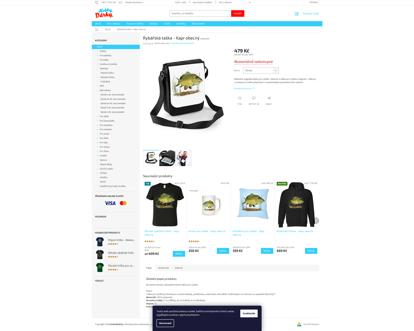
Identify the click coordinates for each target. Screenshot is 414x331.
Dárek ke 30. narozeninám (113, 99)
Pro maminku (106, 125)
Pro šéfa (104, 138)
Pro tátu (104, 142)
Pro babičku (105, 55)
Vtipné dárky (106, 164)
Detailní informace (243, 88)
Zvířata (103, 173)
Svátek (103, 155)
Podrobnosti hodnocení (182, 43)
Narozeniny (105, 90)
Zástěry (104, 177)
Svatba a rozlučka (108, 64)
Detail (179, 253)
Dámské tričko (108, 77)
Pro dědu (104, 116)
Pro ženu (104, 151)
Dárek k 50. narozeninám (112, 107)
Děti (102, 86)
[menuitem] (98, 23)
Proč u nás (180, 2)
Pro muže (104, 134)
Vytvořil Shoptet (311, 324)
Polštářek (105, 81)
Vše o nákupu (225, 2)
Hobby (103, 51)
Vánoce (103, 160)
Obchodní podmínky (202, 2)
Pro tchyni (105, 147)
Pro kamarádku (107, 121)
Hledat (238, 13)
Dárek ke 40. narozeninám (113, 103)
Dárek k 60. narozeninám (112, 112)
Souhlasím (249, 313)
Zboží (99, 46)
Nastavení (165, 323)
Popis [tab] (149, 268)
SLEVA (103, 181)
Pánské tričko (107, 73)
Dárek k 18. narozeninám (112, 94)
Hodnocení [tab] (163, 268)
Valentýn (104, 68)
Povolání (104, 60)
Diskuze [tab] (179, 268)
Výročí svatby (106, 168)
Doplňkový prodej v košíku (113, 186)
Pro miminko (106, 129)
